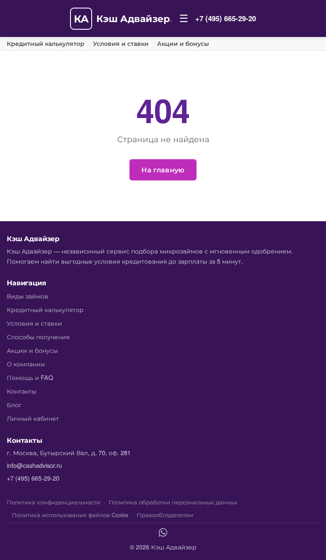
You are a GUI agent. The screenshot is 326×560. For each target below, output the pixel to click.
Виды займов (27, 295)
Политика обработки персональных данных (173, 502)
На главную (162, 169)
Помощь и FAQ (30, 377)
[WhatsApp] (163, 533)
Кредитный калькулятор (45, 44)
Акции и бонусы (183, 44)
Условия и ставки (121, 44)
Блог (14, 404)
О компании (26, 363)
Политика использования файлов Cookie (70, 515)
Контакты (21, 390)
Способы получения (38, 336)
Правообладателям (165, 515)
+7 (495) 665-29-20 (225, 18)
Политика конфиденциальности (53, 502)
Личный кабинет (33, 418)
